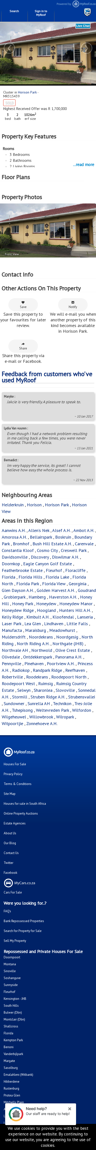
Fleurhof (54, 570)
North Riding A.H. (33, 643)
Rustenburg (11, 1088)
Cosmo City (47, 550)
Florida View (53, 583)
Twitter (8, 863)
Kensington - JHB (15, 999)
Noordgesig (67, 637)
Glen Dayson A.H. (17, 590)
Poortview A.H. (61, 663)
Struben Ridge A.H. (48, 697)
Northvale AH (15, 650)
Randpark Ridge (47, 670)
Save (23, 307)
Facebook (10, 873)
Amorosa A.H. (14, 537)
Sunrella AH (39, 703)
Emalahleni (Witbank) (18, 1075)
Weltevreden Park (52, 710)
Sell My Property (15, 941)
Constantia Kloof (18, 550)
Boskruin (63, 537)
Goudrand (87, 590)
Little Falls (77, 623)
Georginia (77, 583)
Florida (8, 577)
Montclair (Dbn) (14, 1019)
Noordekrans (41, 637)
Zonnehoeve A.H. (41, 723)
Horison (34, 505)
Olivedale (11, 657)
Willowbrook (41, 717)
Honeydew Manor (76, 603)
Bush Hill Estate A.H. (52, 544)
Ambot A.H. (83, 530)
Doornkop (11, 563)
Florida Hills (30, 577)
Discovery (40, 557)
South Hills (11, 1006)
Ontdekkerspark (37, 657)
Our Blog (10, 843)
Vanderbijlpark (13, 1054)
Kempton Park (13, 1040)
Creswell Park (73, 550)
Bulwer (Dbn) (13, 1012)
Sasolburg (11, 1068)
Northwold (41, 650)
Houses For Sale (15, 764)
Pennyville (11, 663)
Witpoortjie (12, 723)
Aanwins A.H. (13, 530)
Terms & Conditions (18, 784)
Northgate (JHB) (67, 643)
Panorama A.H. (68, 657)
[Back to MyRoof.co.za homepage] (72, 6)
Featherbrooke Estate (22, 570)
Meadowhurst (62, 630)
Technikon (62, 703)
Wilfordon (81, 710)
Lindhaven (53, 623)
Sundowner (14, 703)
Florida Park (27, 583)
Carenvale (84, 544)
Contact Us (11, 853)
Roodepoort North (68, 677)
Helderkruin (13, 505)
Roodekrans (37, 677)
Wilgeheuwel (14, 717)
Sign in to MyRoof (41, 13)
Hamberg (37, 597)
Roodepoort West (18, 683)
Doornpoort (12, 957)
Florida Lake (57, 577)
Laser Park (11, 623)
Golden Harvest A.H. (56, 590)
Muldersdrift (14, 637)
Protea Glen (12, 1095)
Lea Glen (32, 623)
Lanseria (85, 617)
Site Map (10, 794)
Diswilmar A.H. (65, 557)
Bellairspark (41, 537)
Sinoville (10, 971)
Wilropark (65, 717)
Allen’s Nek (38, 530)
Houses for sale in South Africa (25, 804)
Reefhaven (75, 670)
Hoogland (46, 610)
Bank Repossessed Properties (24, 921)
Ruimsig (45, 683)
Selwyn (24, 690)
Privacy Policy (13, 774)
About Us (10, 833)
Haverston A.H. (63, 597)
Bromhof (21, 544)
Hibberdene (11, 1081)
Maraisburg (35, 630)
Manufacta (12, 630)
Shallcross (11, 1026)
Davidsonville (15, 557)
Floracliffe (75, 570)
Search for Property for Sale (23, 931)
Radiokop (21, 670)
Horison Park (27, 92)
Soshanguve (12, 978)
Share (23, 348)
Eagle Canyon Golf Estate (47, 563)
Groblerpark (14, 597)
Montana (10, 964)
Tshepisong (22, 710)
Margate (9, 1061)
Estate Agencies (15, 823)
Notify (73, 307)
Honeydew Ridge (18, 610)
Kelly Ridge (12, 617)
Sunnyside (11, 985)
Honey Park (22, 603)
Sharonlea (43, 690)
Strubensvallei (81, 697)
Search (14, 11)
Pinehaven (34, 663)
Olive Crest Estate (72, 650)
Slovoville (65, 690)
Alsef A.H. (61, 530)
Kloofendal (63, 617)
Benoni (9, 1047)
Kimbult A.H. (37, 617)
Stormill (19, 697)
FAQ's (7, 911)
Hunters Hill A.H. (75, 610)
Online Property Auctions (21, 813)
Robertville (12, 677)
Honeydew (46, 603)
